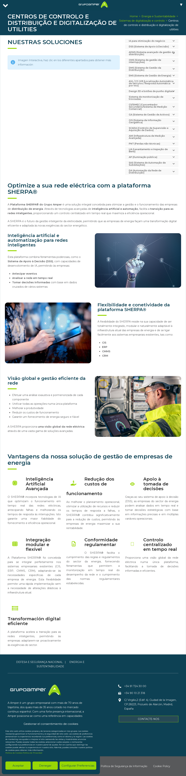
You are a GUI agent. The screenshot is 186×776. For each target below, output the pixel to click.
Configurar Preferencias (78, 765)
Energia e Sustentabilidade (158, 16)
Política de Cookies (13, 753)
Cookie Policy (161, 766)
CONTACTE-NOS (148, 719)
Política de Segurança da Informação (124, 766)
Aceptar (18, 765)
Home (134, 16)
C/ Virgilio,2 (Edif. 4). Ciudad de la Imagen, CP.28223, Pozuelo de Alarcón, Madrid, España (150, 704)
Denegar (45, 765)
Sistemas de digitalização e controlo (142, 20)
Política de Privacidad (32, 753)
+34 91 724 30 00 (135, 686)
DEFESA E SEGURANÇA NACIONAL (39, 662)
